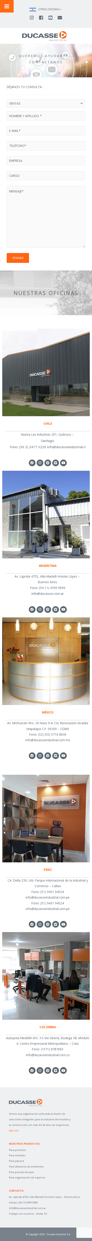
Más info (14, 1130)
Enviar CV (41, 1213)
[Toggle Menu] (7, 6)
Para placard (16, 1161)
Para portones (17, 1150)
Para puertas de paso (21, 1172)
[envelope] (60, 17)
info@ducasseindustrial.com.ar (27, 1208)
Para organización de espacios (27, 1177)
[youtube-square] (52, 17)
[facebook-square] (43, 17)
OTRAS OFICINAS (48, 9)
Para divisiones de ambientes (26, 1166)
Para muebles (17, 1155)
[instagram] (33, 17)
